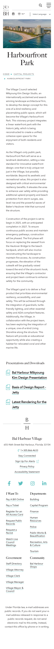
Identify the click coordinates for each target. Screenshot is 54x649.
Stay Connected (27, 455)
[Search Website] (41, 5)
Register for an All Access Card (14, 513)
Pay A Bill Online (15, 499)
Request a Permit (11, 531)
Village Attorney (15, 569)
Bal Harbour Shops (36, 565)
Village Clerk (13, 575)
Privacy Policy (27, 466)
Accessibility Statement (27, 471)
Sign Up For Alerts (25, 461)
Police (33, 526)
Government (13, 558)
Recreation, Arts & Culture (38, 544)
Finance (34, 511)
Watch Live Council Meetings (12, 542)
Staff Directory (14, 563)
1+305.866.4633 (29, 450)
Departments (38, 493)
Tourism (34, 551)
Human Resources (35, 519)
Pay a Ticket (12, 505)
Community (37, 558)
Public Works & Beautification (38, 534)
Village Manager (15, 582)
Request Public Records (14, 522)
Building (34, 499)
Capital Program (39, 505)
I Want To (12, 493)
